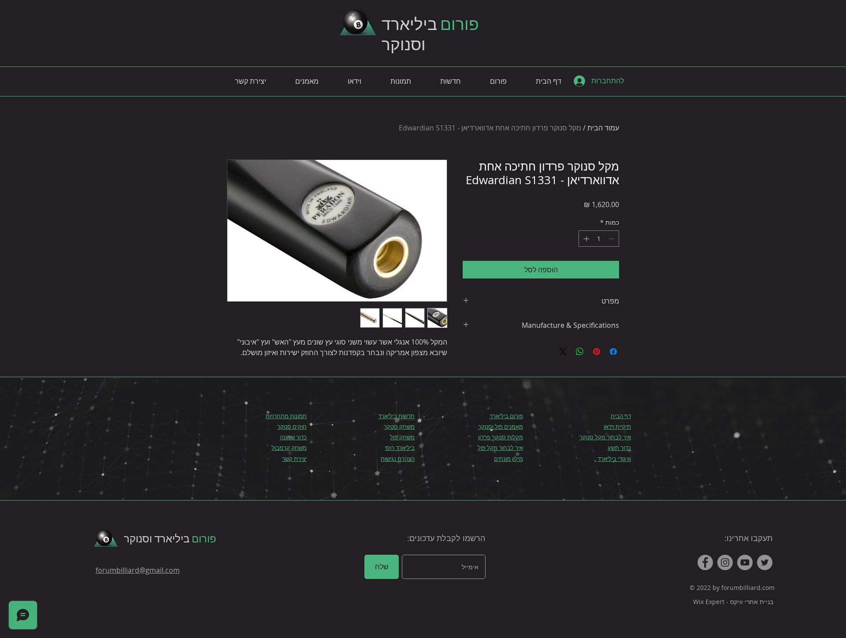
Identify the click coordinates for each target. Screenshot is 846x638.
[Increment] (585, 238)
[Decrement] (612, 238)
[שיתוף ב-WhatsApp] (580, 351)
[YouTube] (745, 562)
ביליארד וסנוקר (170, 538)
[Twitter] (764, 562)
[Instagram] (725, 562)
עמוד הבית (603, 128)
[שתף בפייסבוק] (613, 351)
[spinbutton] (599, 238)
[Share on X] (563, 351)
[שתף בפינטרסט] (596, 351)
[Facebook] (705, 562)
